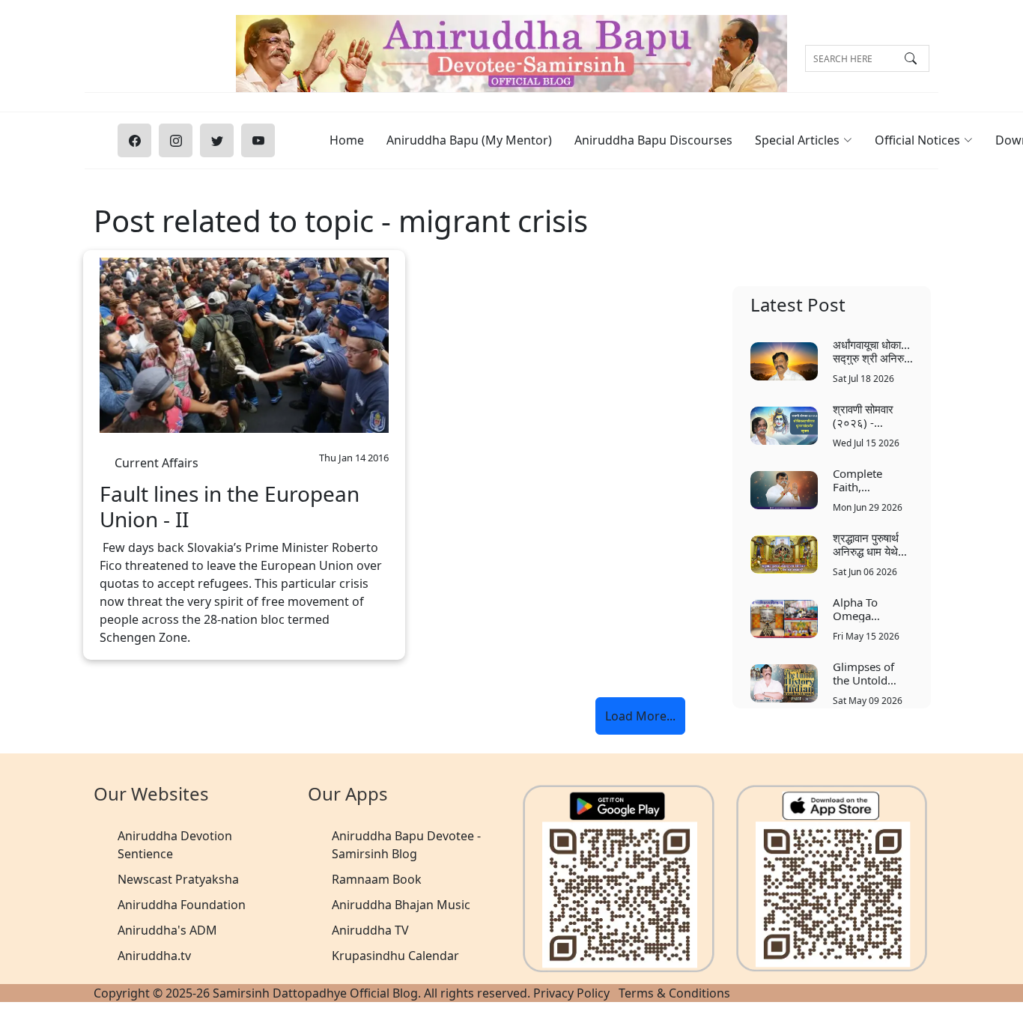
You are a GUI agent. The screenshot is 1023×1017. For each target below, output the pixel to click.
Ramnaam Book (377, 879)
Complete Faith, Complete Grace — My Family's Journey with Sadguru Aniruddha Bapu (865, 480)
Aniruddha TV (370, 930)
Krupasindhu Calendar (395, 955)
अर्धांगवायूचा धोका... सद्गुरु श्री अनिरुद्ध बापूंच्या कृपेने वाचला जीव (872, 351)
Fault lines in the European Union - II (229, 507)
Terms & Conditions (674, 993)
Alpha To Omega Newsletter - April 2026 (864, 608)
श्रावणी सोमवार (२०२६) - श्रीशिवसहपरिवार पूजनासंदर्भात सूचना (871, 415)
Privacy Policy (571, 993)
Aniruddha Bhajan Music (401, 904)
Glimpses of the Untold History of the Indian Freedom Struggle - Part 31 (870, 673)
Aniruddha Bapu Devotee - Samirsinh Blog (406, 845)
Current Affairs (156, 459)
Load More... (640, 716)
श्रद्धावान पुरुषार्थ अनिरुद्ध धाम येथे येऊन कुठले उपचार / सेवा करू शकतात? (873, 544)
